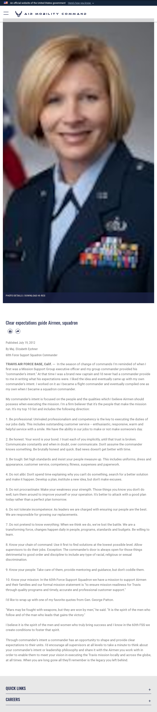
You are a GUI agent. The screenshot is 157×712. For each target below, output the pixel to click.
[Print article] (10, 331)
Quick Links (16, 688)
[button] (81, 3)
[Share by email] (17, 331)
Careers (13, 699)
